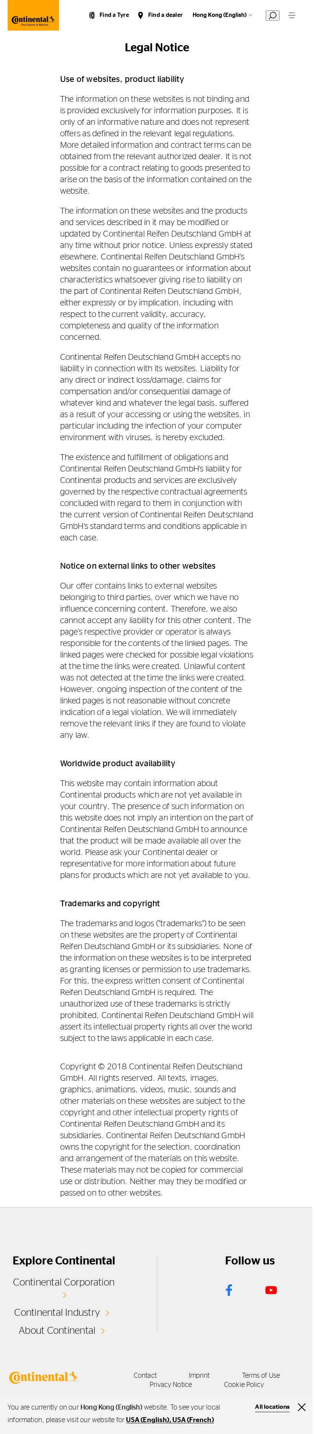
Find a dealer (165, 15)
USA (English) (147, 1420)
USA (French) (193, 1420)
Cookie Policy (244, 1385)
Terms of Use (261, 1375)
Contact (145, 1375)
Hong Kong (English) (220, 15)
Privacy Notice (171, 1385)
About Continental (57, 1331)
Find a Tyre (114, 15)
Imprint (199, 1375)
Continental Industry (57, 1313)
